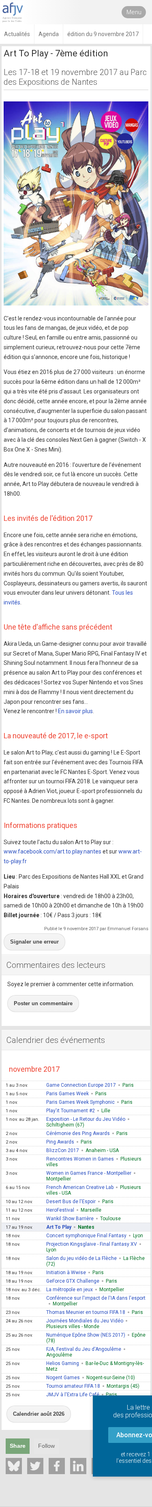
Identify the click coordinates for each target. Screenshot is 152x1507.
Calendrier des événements (55, 1040)
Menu (133, 12)
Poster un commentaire (43, 1003)
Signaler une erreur (34, 942)
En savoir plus (75, 711)
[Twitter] (35, 1466)
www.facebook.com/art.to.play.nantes (52, 851)
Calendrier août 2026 (38, 1414)
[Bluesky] (14, 1466)
